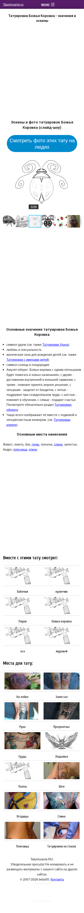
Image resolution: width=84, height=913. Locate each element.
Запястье (61, 697)
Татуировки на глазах (61, 846)
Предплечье (61, 727)
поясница (20, 449)
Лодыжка (61, 756)
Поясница (22, 846)
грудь (35, 444)
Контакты (57, 879)
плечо (33, 449)
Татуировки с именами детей (27, 359)
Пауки (23, 621)
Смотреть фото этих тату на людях (42, 143)
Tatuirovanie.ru (13, 4)
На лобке (22, 697)
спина (58, 444)
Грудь (22, 756)
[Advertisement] (42, 74)
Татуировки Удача (55, 344)
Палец (22, 786)
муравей (61, 651)
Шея (61, 786)
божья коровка (62, 621)
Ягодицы (23, 816)
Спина (61, 816)
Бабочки (22, 591)
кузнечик (61, 591)
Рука (22, 727)
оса (22, 651)
